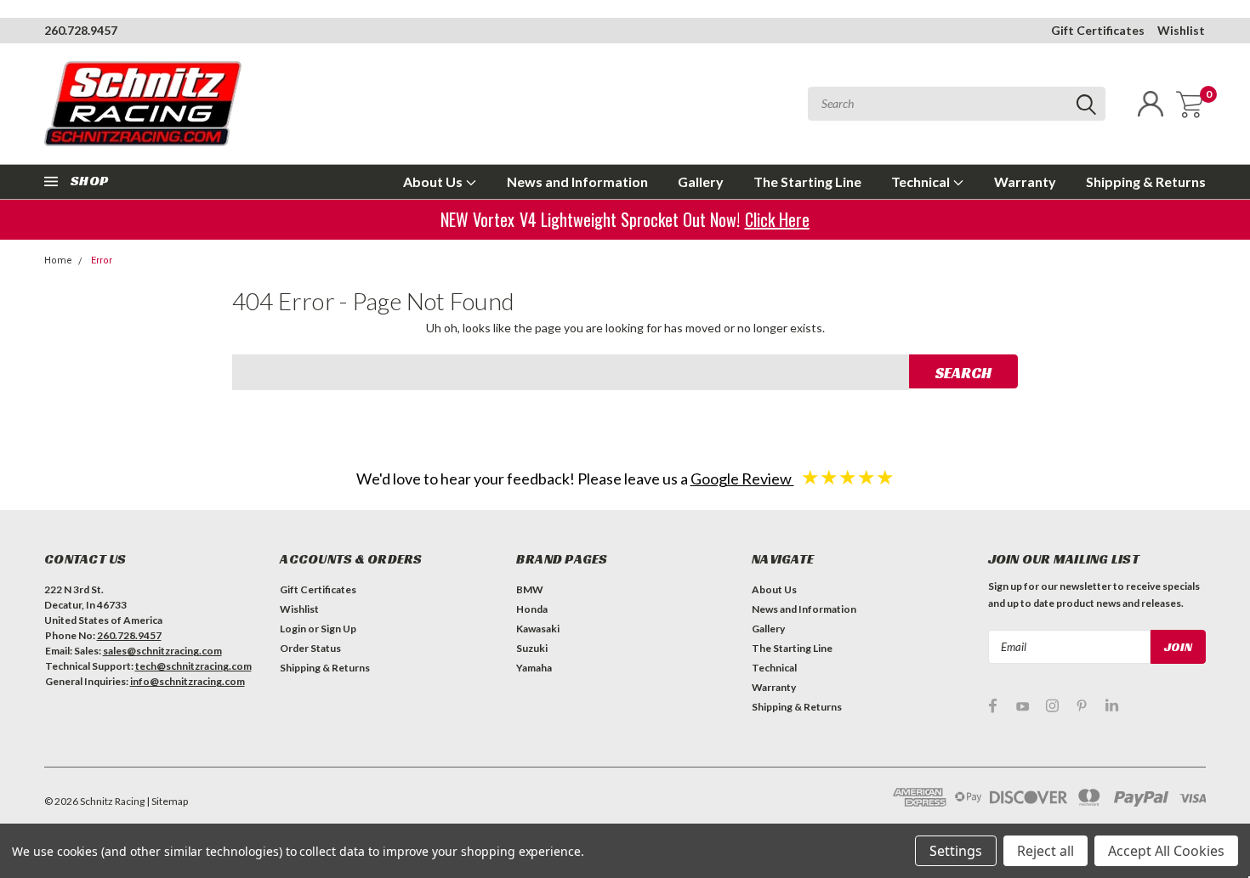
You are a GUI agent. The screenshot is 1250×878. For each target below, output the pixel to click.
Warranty (1025, 181)
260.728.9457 (80, 30)
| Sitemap (167, 801)
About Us (434, 181)
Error (101, 260)
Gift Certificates (1098, 30)
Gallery (701, 181)
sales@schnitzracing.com (162, 650)
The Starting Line (807, 181)
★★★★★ (848, 476)
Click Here (777, 219)
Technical (921, 181)
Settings (955, 850)
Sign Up (338, 628)
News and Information (577, 181)
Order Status (310, 648)
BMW (529, 589)
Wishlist (1181, 30)
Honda (532, 609)
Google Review (742, 478)
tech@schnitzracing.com (193, 666)
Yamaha (534, 667)
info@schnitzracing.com (187, 681)
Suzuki (532, 648)
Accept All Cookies (1166, 850)
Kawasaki (538, 628)
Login (293, 628)
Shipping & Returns (1146, 181)
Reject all (1045, 850)
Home (58, 260)
